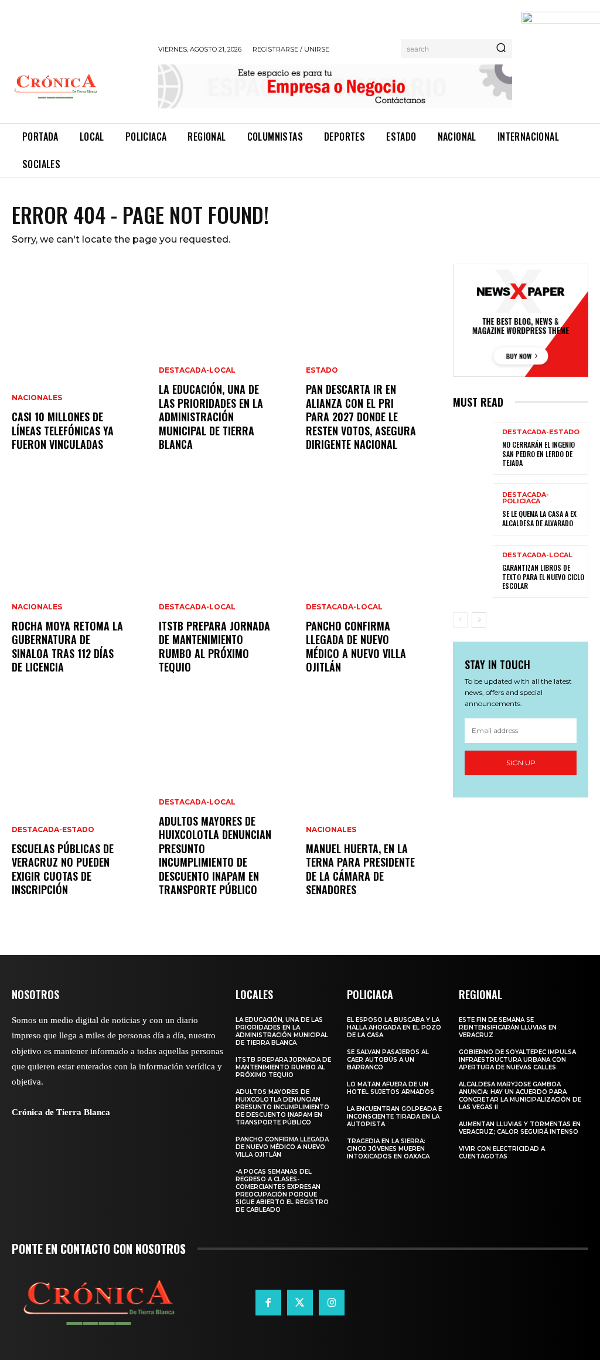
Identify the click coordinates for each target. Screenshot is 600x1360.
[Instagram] (332, 1302)
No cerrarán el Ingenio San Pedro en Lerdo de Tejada (538, 453)
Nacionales (37, 397)
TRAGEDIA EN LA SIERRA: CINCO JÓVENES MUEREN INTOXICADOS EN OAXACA (388, 1148)
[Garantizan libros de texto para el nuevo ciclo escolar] (473, 571)
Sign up (521, 762)
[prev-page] (460, 620)
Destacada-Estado (53, 829)
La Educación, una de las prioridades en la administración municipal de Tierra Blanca (211, 416)
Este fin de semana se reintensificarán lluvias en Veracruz (508, 1027)
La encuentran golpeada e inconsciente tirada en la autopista (394, 1116)
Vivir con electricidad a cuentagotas (502, 1152)
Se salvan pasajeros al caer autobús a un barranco (388, 1059)
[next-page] (479, 620)
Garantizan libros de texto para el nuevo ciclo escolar (543, 577)
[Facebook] (268, 1302)
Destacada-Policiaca (525, 498)
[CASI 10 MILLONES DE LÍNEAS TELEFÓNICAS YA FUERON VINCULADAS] (79, 369)
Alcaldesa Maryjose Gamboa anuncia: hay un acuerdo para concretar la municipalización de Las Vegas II (520, 1095)
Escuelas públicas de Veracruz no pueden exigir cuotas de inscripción (63, 869)
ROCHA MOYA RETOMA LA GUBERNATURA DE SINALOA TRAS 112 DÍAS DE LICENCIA (67, 646)
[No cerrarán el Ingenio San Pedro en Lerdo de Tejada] (473, 448)
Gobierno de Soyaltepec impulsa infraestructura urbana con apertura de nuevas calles (517, 1059)
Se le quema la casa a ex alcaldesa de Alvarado (539, 518)
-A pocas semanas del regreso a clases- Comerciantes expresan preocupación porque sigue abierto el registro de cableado (282, 1191)
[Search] (501, 48)
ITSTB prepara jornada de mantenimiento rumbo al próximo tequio (214, 646)
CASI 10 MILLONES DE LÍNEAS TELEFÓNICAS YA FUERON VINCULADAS (63, 430)
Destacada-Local (197, 370)
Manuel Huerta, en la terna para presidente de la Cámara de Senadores (360, 869)
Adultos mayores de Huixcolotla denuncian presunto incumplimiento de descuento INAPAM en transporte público (215, 855)
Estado (322, 370)
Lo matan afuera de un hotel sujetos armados (390, 1088)
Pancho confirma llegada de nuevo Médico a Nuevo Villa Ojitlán (356, 646)
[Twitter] (300, 1302)
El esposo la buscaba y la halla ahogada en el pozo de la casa (394, 1027)
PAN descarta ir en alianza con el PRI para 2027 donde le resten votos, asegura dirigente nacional (361, 416)
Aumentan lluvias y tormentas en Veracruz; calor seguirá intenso (520, 1128)
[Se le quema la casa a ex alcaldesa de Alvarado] (473, 509)
